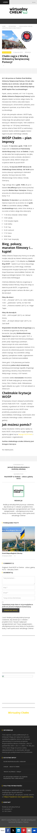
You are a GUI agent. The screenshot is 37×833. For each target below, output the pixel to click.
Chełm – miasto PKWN (11, 766)
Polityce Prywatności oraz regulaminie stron (18, 797)
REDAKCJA (28, 52)
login (5, 2)
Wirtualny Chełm (18, 712)
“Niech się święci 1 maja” (12, 771)
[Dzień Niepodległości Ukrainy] (18, 538)
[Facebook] (7, 830)
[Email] (29, 830)
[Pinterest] (23, 830)
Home (3, 26)
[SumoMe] (34, 830)
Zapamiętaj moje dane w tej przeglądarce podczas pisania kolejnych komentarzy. (17, 605)
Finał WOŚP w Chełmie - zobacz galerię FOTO (18, 476)
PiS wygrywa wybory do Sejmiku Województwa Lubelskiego (15, 777)
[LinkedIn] (18, 830)
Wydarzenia (12, 26)
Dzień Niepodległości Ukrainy (12, 553)
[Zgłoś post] (7, 70)
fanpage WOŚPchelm (25, 434)
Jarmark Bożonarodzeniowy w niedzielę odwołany (18, 467)
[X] (13, 830)
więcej (34, 70)
